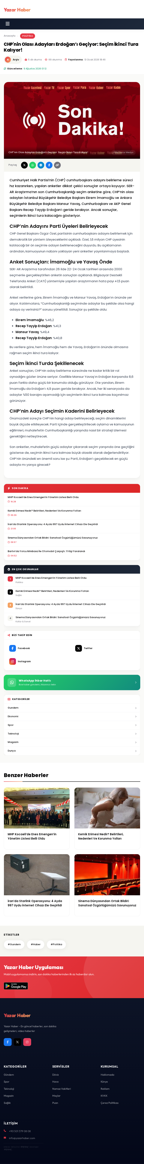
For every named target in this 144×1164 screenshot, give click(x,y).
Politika (27, 35)
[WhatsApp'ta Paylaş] (32, 165)
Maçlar (56, 1095)
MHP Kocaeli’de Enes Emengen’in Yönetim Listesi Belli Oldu (43, 497)
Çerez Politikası (109, 1103)
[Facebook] (8, 1042)
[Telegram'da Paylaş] (41, 165)
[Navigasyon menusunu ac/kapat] (7, 23)
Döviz (55, 1074)
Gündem (9, 1074)
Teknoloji (13, 733)
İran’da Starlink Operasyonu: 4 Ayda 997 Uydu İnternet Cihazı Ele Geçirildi (53, 524)
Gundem (13, 708)
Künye (104, 1081)
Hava (55, 1081)
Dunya (12, 750)
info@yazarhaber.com (22, 1138)
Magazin (13, 742)
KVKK (104, 1095)
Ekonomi (13, 716)
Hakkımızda (107, 1074)
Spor (11, 725)
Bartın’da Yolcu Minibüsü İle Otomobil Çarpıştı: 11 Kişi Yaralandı (46, 551)
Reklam (105, 1088)
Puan (55, 1103)
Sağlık (7, 1103)
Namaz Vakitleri (61, 1088)
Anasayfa (9, 36)
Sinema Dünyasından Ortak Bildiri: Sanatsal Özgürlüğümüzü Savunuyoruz (53, 537)
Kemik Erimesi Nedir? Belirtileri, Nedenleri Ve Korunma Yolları (44, 510)
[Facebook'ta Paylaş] (49, 165)
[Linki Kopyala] (57, 165)
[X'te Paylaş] (24, 165)
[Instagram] (27, 1042)
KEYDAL (24, 1147)
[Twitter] (17, 1042)
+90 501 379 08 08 (20, 1131)
